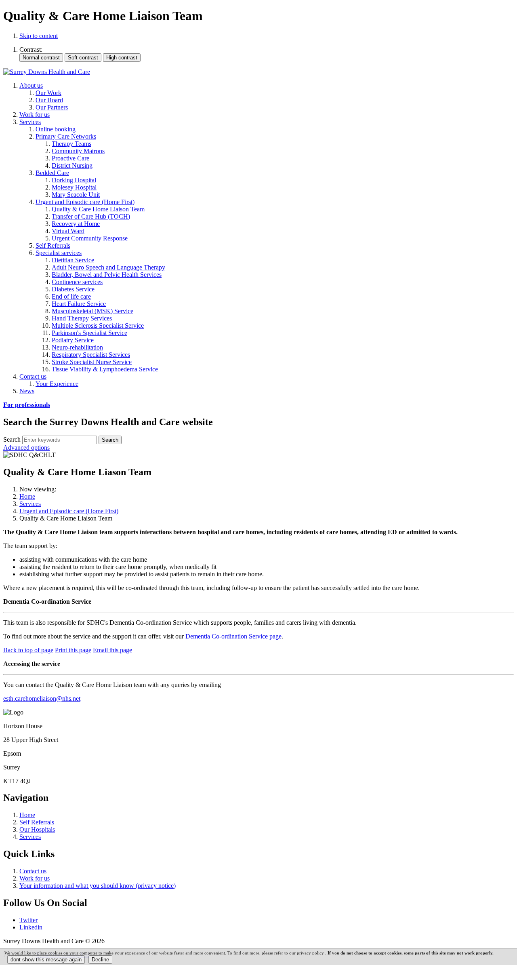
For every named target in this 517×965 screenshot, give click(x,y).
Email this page (112, 650)
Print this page (73, 650)
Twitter (28, 920)
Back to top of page (28, 650)
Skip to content (38, 35)
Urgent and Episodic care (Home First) (68, 511)
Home (27, 496)
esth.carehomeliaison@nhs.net (41, 698)
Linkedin (30, 927)
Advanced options (26, 447)
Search (12, 439)
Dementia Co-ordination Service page (233, 636)
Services (30, 503)
